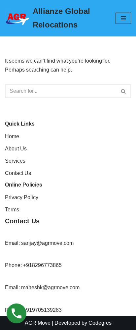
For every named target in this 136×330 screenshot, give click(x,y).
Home (12, 136)
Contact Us (18, 173)
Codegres (100, 323)
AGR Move (38, 323)
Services (15, 161)
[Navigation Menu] (123, 18)
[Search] (123, 91)
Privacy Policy (21, 197)
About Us (16, 148)
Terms (12, 209)
